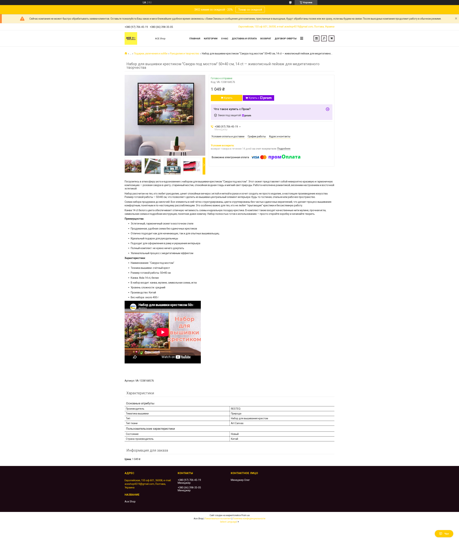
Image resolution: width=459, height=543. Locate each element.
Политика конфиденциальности (249, 518)
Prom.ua (245, 515)
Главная (194, 38)
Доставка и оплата (244, 38)
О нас (224, 38)
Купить (228, 97)
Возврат (265, 38)
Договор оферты (286, 38)
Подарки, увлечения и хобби (150, 53)
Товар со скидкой (250, 9)
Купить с (254, 97)
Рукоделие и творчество (184, 53)
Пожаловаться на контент (218, 518)
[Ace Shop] (138, 38)
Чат (446, 533)
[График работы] (316, 38)
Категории (210, 38)
